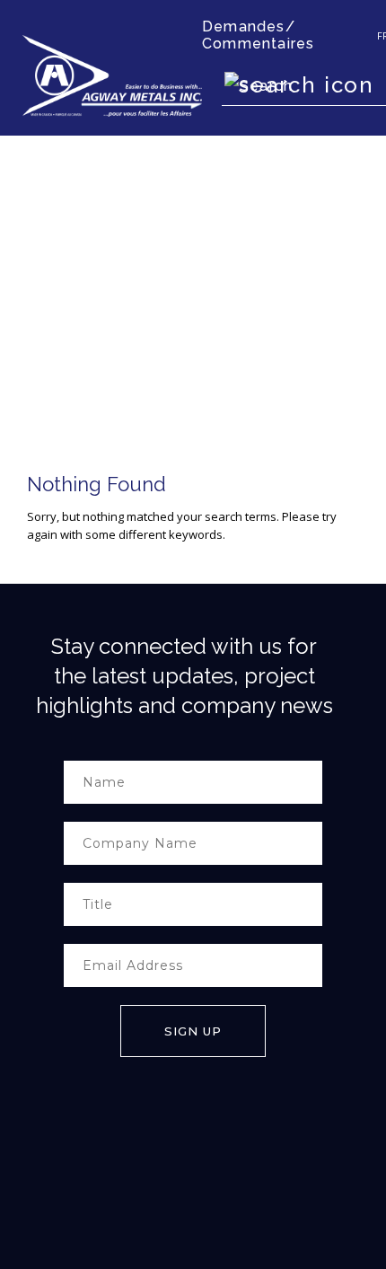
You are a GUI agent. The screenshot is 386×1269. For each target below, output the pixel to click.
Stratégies (47, 1195)
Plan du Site (154, 1195)
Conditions (99, 1195)
